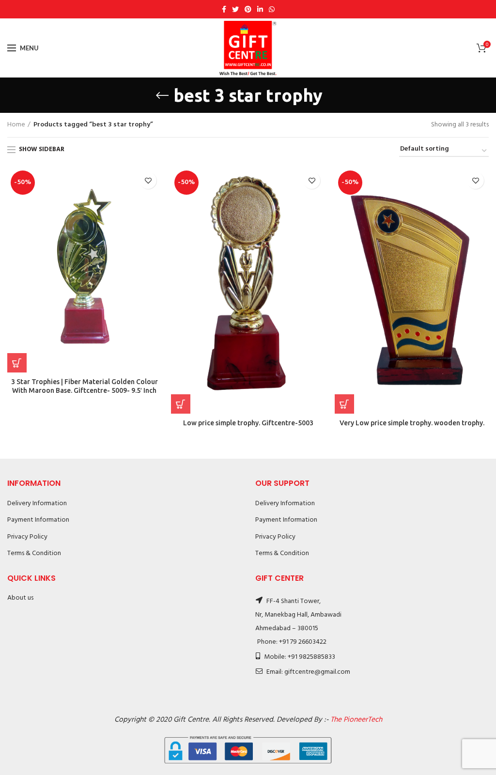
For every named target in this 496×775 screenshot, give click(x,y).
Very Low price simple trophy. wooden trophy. (412, 423)
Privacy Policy (27, 536)
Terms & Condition (34, 553)
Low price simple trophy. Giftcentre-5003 (248, 423)
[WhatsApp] (272, 9)
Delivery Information (37, 503)
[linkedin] (260, 9)
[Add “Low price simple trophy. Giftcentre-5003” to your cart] (180, 404)
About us (20, 598)
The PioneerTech (356, 720)
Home (16, 125)
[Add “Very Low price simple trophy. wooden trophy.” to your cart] (344, 404)
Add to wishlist (148, 180)
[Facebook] (224, 9)
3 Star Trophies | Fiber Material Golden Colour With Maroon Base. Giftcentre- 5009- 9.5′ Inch (84, 386)
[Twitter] (235, 9)
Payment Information (38, 520)
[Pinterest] (248, 9)
